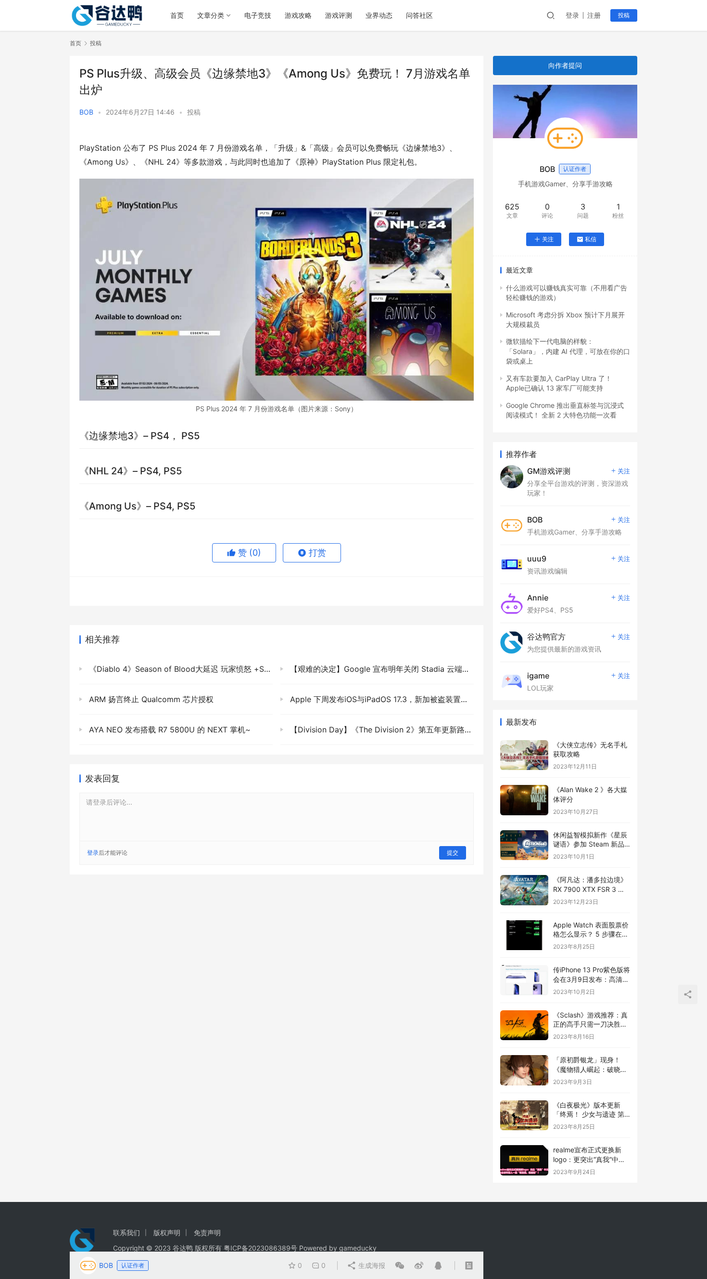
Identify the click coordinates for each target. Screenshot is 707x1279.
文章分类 (210, 15)
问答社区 (419, 15)
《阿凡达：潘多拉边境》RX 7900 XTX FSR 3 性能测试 (590, 888)
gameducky (358, 1248)
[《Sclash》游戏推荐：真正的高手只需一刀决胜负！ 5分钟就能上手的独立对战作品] (524, 1025)
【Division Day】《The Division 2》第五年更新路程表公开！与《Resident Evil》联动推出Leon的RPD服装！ (381, 729)
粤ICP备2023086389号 (260, 1248)
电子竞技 (257, 15)
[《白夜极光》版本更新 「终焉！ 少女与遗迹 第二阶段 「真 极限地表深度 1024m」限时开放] (524, 1115)
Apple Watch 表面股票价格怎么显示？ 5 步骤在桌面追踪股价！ (591, 934)
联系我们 (126, 1232)
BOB (86, 112)
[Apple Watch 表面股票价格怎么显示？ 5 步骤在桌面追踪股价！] (524, 935)
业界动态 (379, 15)
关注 (548, 239)
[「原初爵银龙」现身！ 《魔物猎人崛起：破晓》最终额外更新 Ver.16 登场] (524, 1070)
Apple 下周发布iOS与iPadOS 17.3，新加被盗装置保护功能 (381, 699)
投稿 (624, 15)
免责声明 (207, 1232)
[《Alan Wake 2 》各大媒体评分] (524, 800)
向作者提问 (565, 65)
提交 (452, 852)
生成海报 (370, 1265)
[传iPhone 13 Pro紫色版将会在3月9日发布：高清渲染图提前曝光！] (524, 980)
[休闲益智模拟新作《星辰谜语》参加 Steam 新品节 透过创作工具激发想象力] (524, 845)
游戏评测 (338, 15)
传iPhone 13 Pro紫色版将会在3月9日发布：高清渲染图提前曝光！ (591, 979)
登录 (572, 15)
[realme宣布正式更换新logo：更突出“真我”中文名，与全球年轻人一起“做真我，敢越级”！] (524, 1160)
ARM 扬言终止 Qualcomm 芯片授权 (150, 699)
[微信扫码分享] (399, 1265)
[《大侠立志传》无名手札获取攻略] (524, 755)
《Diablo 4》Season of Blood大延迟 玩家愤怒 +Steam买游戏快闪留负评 (180, 669)
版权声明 (166, 1232)
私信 (590, 239)
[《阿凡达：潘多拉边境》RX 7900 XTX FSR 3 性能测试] (524, 890)
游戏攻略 (298, 15)
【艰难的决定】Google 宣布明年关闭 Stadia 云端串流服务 (381, 669)
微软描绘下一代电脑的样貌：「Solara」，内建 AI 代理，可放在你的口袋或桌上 (568, 351)
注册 (594, 15)
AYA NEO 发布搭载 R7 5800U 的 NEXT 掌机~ (169, 729)
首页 (177, 15)
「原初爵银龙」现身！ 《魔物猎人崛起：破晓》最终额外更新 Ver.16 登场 (591, 1069)
